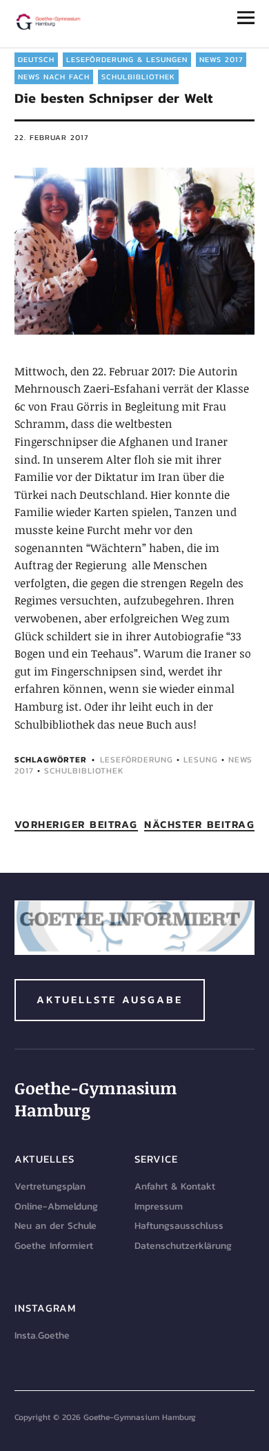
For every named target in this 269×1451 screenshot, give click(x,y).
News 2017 (221, 59)
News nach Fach (54, 76)
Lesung (200, 759)
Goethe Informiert (53, 1245)
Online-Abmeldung (56, 1206)
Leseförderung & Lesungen (127, 59)
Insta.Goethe (42, 1335)
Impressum (158, 1206)
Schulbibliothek (138, 76)
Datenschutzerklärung (183, 1245)
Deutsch (36, 59)
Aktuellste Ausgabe (110, 999)
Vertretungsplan (50, 1186)
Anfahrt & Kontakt (174, 1186)
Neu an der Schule (55, 1225)
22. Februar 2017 (51, 137)
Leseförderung (136, 759)
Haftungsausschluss (178, 1225)
